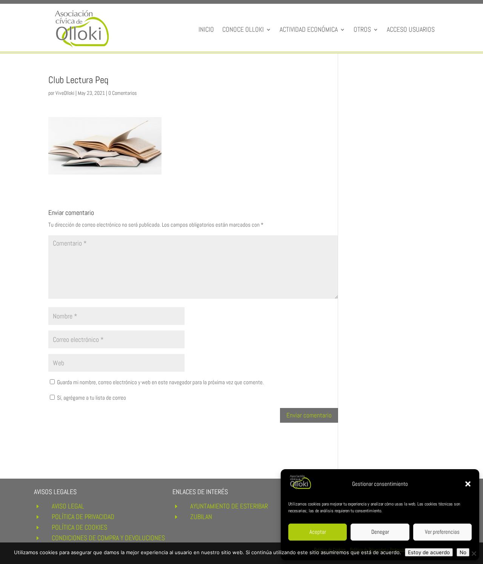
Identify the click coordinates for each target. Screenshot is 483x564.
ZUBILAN (201, 516)
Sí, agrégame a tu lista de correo (91, 397)
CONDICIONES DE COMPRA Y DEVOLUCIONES (108, 537)
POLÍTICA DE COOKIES (79, 527)
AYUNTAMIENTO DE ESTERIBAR (229, 506)
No (463, 552)
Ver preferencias (442, 531)
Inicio (206, 29)
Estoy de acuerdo (429, 552)
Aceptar (317, 531)
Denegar (380, 531)
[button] (468, 484)
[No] (473, 553)
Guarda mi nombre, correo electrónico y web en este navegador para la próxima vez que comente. (160, 382)
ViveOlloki (64, 93)
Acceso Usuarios (411, 29)
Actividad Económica (309, 29)
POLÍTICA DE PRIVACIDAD (83, 516)
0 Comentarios (122, 93)
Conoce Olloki (243, 29)
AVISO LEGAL (68, 506)
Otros (362, 29)
